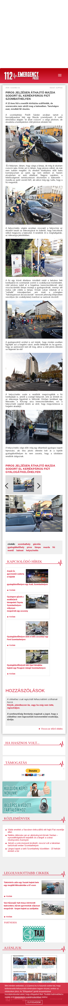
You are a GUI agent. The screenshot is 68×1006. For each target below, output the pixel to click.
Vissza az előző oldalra (51, 729)
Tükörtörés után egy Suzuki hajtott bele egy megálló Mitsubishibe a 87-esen (21, 883)
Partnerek (10, 922)
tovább (12, 590)
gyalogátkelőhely (16, 547)
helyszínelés (32, 550)
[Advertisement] (34, 34)
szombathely (24, 544)
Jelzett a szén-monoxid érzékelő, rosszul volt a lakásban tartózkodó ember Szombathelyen (34, 844)
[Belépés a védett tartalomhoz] (34, 805)
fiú (54, 547)
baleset (19, 550)
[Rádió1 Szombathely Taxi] (34, 934)
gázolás (37, 544)
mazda (46, 547)
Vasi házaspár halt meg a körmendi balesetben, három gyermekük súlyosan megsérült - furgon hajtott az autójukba (22, 906)
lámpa (38, 547)
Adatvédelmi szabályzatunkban (28, 997)
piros (29, 547)
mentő (11, 550)
